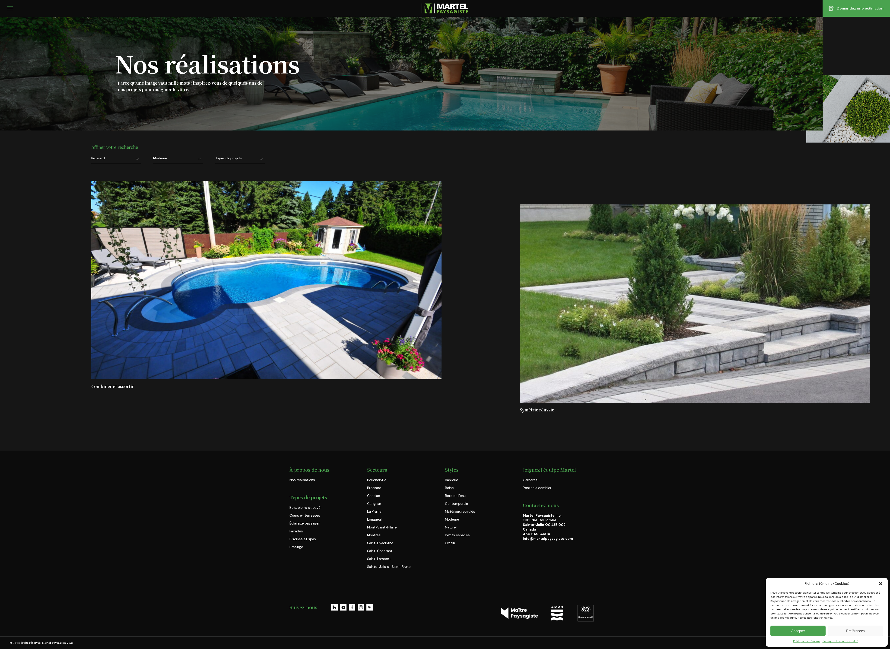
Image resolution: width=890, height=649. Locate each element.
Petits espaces (457, 535)
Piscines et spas (302, 539)
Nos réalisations (302, 480)
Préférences (855, 631)
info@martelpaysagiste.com (548, 538)
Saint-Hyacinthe (380, 543)
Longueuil (374, 519)
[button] (880, 583)
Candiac (373, 495)
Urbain (450, 543)
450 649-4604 (536, 534)
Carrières (530, 480)
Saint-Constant (379, 551)
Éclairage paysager (304, 523)
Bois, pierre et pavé (305, 507)
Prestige (296, 547)
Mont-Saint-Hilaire (382, 527)
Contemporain (456, 503)
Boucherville (376, 480)
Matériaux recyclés (460, 511)
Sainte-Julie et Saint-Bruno (389, 566)
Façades (296, 531)
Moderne (452, 519)
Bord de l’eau (455, 495)
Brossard (374, 488)
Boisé (449, 488)
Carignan (374, 503)
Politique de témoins (806, 641)
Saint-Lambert (379, 559)
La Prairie (374, 511)
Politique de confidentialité (840, 641)
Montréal (374, 535)
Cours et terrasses (304, 515)
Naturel (451, 527)
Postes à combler (537, 488)
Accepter (798, 631)
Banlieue (451, 480)
